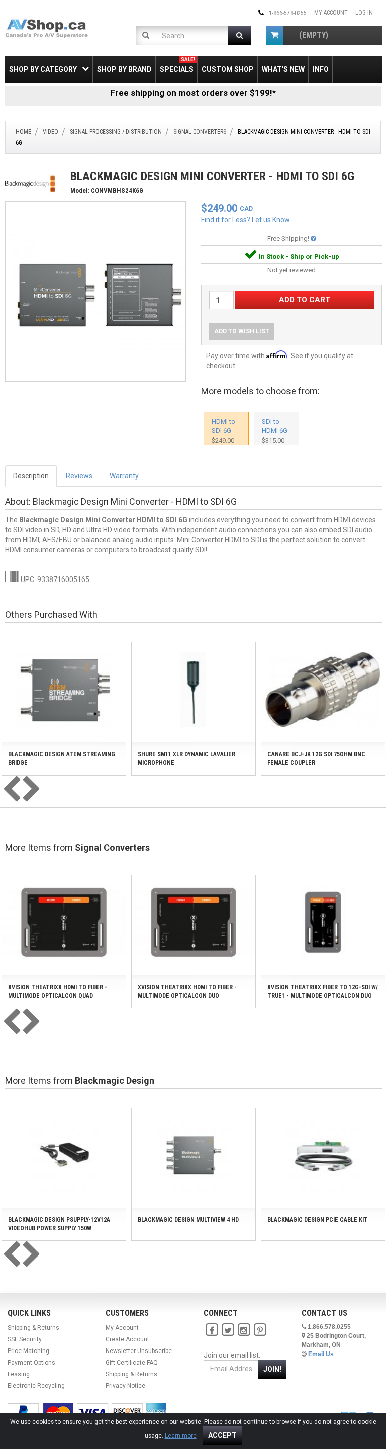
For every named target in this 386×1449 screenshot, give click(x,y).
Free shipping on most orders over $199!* (193, 93)
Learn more (181, 1435)
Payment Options (31, 1362)
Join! (272, 1369)
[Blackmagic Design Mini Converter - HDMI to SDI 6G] (95, 291)
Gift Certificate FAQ (132, 1362)
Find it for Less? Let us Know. (246, 220)
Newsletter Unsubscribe (139, 1351)
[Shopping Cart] (274, 35)
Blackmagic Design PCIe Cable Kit (317, 1219)
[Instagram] (244, 1330)
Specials (177, 65)
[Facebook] (212, 1330)
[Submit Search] (239, 35)
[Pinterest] (260, 1330)
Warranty (124, 476)
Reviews (79, 476)
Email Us (321, 1354)
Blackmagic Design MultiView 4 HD (188, 1219)
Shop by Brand (124, 69)
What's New (283, 69)
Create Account (127, 1339)
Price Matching (28, 1351)
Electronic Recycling (36, 1385)
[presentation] (12, 790)
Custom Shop (228, 69)
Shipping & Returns (33, 1327)
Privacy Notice (125, 1385)
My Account (331, 12)
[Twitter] (228, 1330)
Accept (222, 1435)
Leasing (19, 1374)
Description (31, 476)
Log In (364, 12)
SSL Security (25, 1339)
